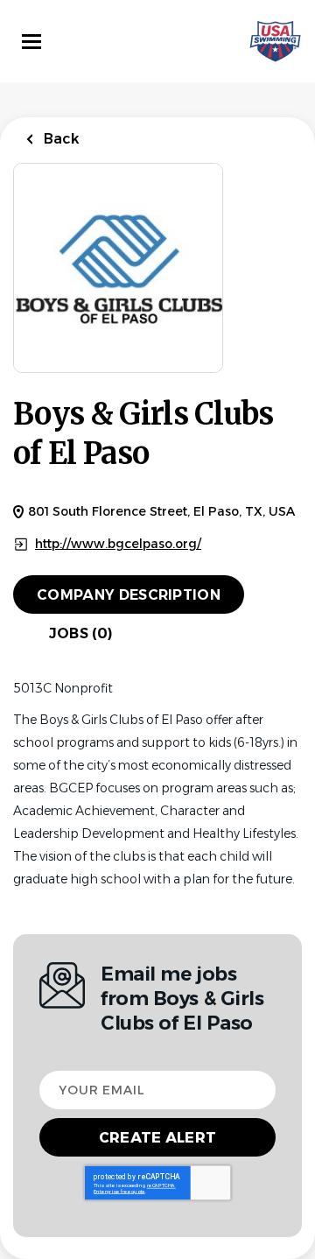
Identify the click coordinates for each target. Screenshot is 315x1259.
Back (60, 138)
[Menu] (31, 41)
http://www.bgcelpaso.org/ (118, 544)
